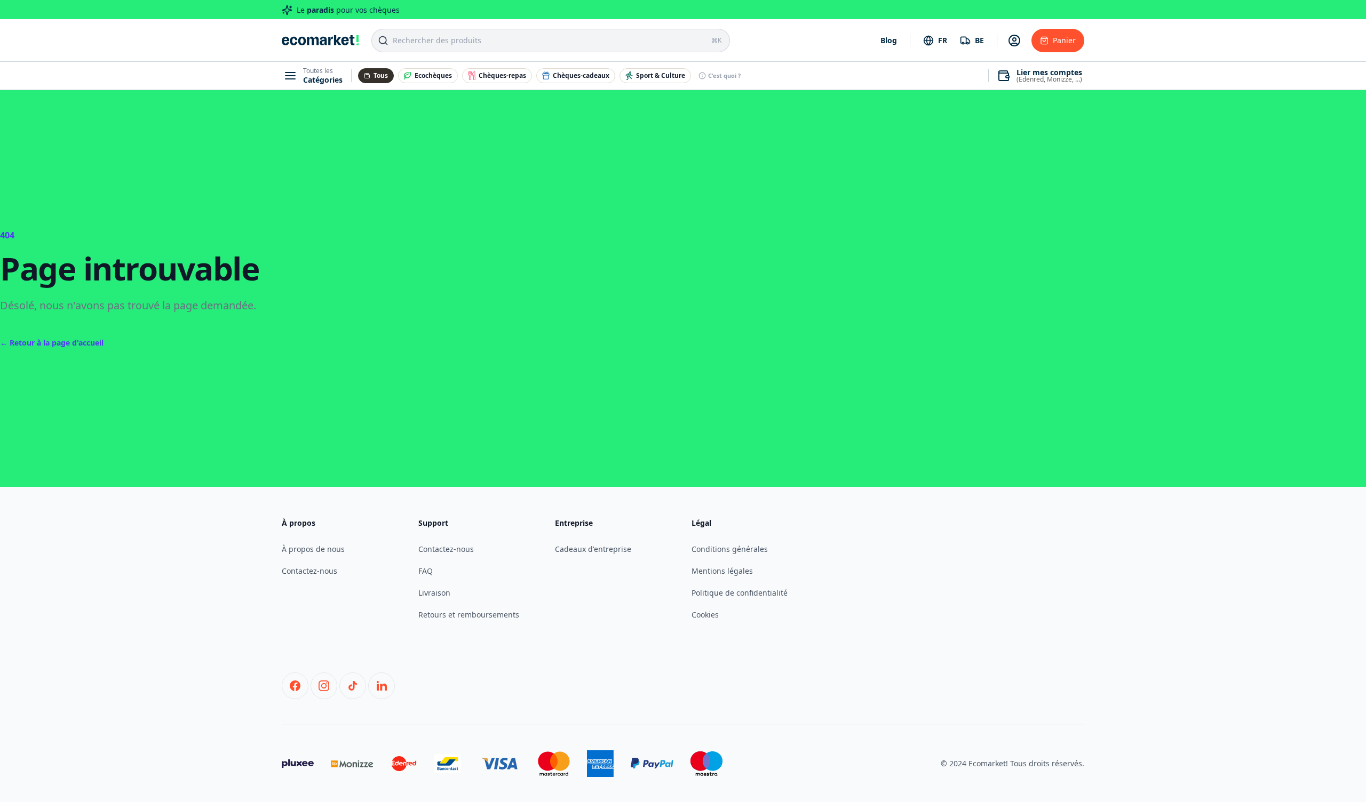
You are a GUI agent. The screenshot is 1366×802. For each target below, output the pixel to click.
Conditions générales (730, 549)
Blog (888, 40)
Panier (1064, 40)
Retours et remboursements (468, 614)
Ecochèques (433, 75)
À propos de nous (313, 549)
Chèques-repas (502, 75)
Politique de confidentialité (740, 593)
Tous (381, 75)
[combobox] (935, 40)
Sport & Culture (660, 75)
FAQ (425, 571)
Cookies (705, 614)
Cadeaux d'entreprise (593, 549)
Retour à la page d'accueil (52, 343)
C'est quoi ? (724, 75)
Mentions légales (722, 571)
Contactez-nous (309, 571)
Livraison (434, 593)
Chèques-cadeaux (581, 75)
